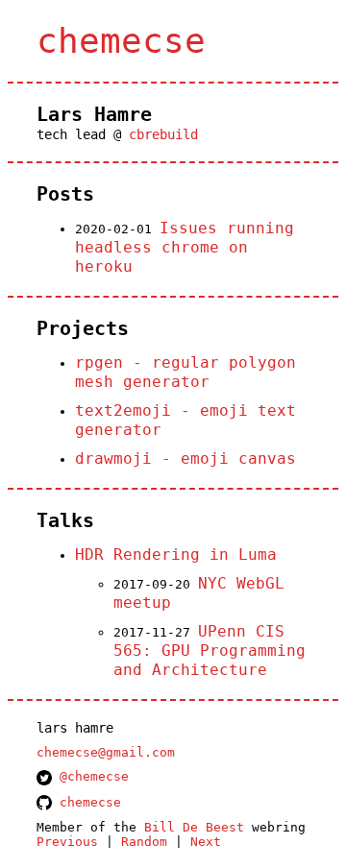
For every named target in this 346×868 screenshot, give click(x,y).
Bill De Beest (194, 827)
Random (144, 841)
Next (205, 841)
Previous (67, 841)
